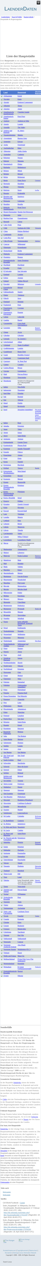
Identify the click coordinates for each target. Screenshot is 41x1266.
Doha (19, 458)
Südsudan (6, 850)
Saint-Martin (7, 739)
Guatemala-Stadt (23, 358)
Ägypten (6, 99)
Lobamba (38, 284)
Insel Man (6, 393)
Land (5, 92)
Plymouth (21, 609)
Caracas (20, 942)
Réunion (6, 722)
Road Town (22, 207)
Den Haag (38, 641)
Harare (20, 787)
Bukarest (21, 728)
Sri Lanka (6, 816)
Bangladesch (7, 164)
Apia (19, 749)
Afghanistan (7, 96)
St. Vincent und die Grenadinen (10, 839)
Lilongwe (21, 553)
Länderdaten (5, 17)
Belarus (6, 171)
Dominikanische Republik (9, 261)
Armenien (6, 142)
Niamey (20, 648)
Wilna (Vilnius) (23, 537)
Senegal (6, 770)
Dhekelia (6, 254)
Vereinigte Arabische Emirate (9, 946)
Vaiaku (37, 916)
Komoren (6, 479)
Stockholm (21, 763)
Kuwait (6, 511)
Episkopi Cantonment (25, 102)
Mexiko (6, 589)
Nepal (5, 628)
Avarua (20, 234)
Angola (6, 124)
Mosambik (7, 612)
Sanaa (20, 433)
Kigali (20, 725)
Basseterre (21, 827)
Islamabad (21, 682)
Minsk (20, 171)
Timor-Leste (7, 874)
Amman (20, 439)
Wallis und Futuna (9, 956)
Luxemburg (7, 540)
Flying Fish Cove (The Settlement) (25, 960)
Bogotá (20, 476)
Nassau (20, 158)
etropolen (7, 1192)
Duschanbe (21, 860)
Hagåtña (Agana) (24, 355)
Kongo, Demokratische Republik (8, 487)
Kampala (21, 919)
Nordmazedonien (9, 663)
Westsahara (7, 967)
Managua (21, 638)
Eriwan (20, 142)
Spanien (6, 810)
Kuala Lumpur (23, 556)
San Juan (21, 719)
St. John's (21, 131)
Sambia (6, 746)
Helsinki (20, 302)
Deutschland (7, 251)
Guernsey (6, 361)
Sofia (19, 215)
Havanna (21, 507)
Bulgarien (6, 215)
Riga (19, 521)
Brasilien (6, 204)
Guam (5, 355)
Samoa (5, 749)
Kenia (5, 462)
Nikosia (20, 666)
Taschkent (21, 932)
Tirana (20, 106)
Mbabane (21, 284)
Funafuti (20, 916)
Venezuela (7, 942)
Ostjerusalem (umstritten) (22, 686)
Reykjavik (21, 406)
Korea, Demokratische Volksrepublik (8, 493)
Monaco (6, 599)
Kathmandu (22, 628)
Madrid (20, 810)
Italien (5, 423)
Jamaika (6, 426)
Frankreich (7, 305)
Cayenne (21, 308)
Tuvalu (5, 916)
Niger (5, 648)
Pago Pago (21, 116)
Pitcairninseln (8, 709)
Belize (5, 177)
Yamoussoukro (23, 241)
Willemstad (21, 244)
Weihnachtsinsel (9, 959)
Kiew (19, 922)
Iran (4, 400)
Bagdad (20, 397)
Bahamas (6, 158)
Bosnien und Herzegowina (8, 197)
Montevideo (22, 929)
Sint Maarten (7, 797)
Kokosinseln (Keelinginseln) (8, 472)
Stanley (20, 292)
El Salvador (7, 271)
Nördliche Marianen (6, 659)
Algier (20, 109)
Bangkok (21, 871)
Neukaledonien (8, 631)
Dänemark (7, 247)
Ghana (5, 332)
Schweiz (6, 766)
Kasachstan (7, 455)
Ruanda (6, 725)
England (6, 274)
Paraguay (6, 699)
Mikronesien (7, 593)
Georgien (6, 328)
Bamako (20, 563)
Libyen (5, 530)
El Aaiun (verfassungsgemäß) (24, 968)
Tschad (5, 894)
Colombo (21, 816)
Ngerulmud (21, 690)
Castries (20, 830)
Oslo (19, 672)
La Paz (37, 190)
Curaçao (6, 244)
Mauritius (6, 583)
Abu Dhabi (21, 945)
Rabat (20, 570)
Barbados (6, 167)
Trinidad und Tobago (7, 890)
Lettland (6, 521)
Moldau (6, 596)
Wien (19, 679)
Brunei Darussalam (10, 212)
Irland (5, 403)
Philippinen (7, 706)
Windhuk (21, 618)
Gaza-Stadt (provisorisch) (22, 324)
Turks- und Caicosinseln (7, 912)
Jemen (5, 433)
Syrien (5, 856)
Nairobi (20, 462)
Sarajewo (21, 196)
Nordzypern (7, 666)
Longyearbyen (23, 813)
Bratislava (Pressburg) (25, 800)
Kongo (5, 482)
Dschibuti (6, 265)
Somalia (6, 806)
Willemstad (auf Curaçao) (23, 645)
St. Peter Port (22, 361)
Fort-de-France (23, 576)
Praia (19, 225)
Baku (19, 148)
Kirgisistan (7, 465)
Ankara (20, 905)
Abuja (20, 652)
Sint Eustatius (8, 794)
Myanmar (6, 615)
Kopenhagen (22, 247)
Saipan (20, 658)
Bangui (20, 971)
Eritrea (5, 278)
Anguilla (6, 127)
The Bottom (22, 736)
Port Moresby (22, 696)
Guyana (6, 371)
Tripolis (20, 530)
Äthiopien (6, 151)
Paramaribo (21, 853)
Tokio (20, 429)
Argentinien (7, 138)
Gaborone (21, 201)
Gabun (5, 317)
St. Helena (7, 824)
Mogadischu (22, 806)
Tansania (6, 866)
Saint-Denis (22, 722)
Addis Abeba (22, 151)
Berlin (20, 251)
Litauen (6, 537)
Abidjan (37, 241)
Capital (22, 1203)
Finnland (6, 302)
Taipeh (20, 863)
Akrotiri (6, 102)
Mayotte (6, 586)
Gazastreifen (7, 323)
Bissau (20, 368)
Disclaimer (8, 1253)
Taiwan (6, 863)
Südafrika (6, 842)
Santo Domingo (23, 260)
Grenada (6, 339)
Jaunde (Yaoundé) (24, 449)
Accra (20, 332)
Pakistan (6, 682)
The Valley (21, 127)
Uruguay (6, 929)
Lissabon (21, 716)
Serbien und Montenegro (7, 777)
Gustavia (21, 821)
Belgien (6, 174)
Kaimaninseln (8, 442)
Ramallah (21, 964)
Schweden (7, 763)
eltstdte (6, 1195)
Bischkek (21, 465)
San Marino (7, 752)
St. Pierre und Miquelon (8, 834)
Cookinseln (7, 234)
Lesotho (6, 517)
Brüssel (20, 174)
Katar (5, 458)
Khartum (21, 847)
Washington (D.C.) (24, 949)
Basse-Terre (22, 352)
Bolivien (6, 190)
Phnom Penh (22, 445)
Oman (5, 675)
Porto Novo (22, 180)
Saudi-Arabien (8, 760)
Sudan (5, 847)
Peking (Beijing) (23, 231)
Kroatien (6, 504)
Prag (19, 897)
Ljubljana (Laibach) (24, 803)
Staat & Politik (17, 17)
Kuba (5, 507)
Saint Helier (22, 436)
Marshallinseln (8, 573)
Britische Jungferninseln (8, 208)
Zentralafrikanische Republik (10, 972)
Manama (21, 161)
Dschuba (21, 850)
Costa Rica (7, 238)
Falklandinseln (8, 292)
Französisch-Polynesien (7, 313)
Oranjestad (21, 145)
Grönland (6, 345)
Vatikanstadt (7, 939)
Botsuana (6, 201)
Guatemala (7, 358)
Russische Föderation (7, 732)
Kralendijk (21, 193)
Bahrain (6, 161)
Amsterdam (22, 641)
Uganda (6, 919)
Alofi (19, 655)
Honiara (20, 743)
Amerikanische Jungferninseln (8, 113)
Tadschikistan (8, 860)
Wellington (21, 634)
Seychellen (7, 781)
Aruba (5, 145)
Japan (5, 429)
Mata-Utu (21, 956)
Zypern (6, 976)
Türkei (5, 905)
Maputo (20, 612)
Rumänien (7, 728)
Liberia (5, 527)
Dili (19, 874)
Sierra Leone (7, 784)
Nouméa (21, 631)
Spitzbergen (7, 813)
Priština (20, 501)
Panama (6, 693)
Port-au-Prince (23, 374)
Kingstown (21, 838)
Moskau (20, 732)
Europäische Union (7, 288)
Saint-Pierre (22, 833)
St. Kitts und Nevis (10, 827)
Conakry (21, 365)
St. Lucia (6, 830)
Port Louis (21, 583)
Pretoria (20, 842)
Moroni (20, 479)
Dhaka (20, 164)
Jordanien (6, 439)
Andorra (6, 121)
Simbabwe (7, 787)
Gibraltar (6, 335)
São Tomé (21, 756)
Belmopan (21, 177)
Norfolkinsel (7, 669)
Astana (20, 455)
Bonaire (6, 193)
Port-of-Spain (22, 890)
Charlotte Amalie (23, 112)
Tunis (19, 902)
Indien (5, 387)
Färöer (5, 295)
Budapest (21, 926)
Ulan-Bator (21, 602)
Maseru (20, 517)
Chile (5, 228)
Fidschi (6, 298)
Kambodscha (8, 445)
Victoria (20, 781)
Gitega (20, 222)
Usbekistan (7, 932)
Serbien (6, 773)
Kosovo (6, 501)
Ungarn (6, 926)
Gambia (6, 320)
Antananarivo (22, 549)
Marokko (6, 570)
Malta (5, 567)
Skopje (20, 663)
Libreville (21, 317)
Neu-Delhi (21, 387)
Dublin (20, 403)
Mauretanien (7, 580)
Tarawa (20, 468)
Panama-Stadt (22, 693)
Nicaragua (7, 638)
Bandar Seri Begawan (25, 212)
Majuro (20, 573)
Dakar (20, 770)
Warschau (21, 712)
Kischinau (21, 596)
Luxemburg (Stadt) (24, 540)
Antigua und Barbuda (7, 131)
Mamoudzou (22, 586)
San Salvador (22, 271)
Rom (19, 423)
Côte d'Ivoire (7, 241)
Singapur (6, 790)
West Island (22, 471)
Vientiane (21, 514)
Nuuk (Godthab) (23, 345)
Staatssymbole (28, 17)
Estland (6, 281)
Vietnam (6, 953)
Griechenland (8, 342)
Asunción (21, 699)
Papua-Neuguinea (9, 696)
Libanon (6, 524)
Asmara (20, 278)
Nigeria (6, 652)
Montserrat (7, 609)
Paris (19, 305)
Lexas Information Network (27, 1253)
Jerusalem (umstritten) (25, 410)
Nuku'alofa (21, 886)
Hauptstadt (22, 92)
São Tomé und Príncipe (8, 756)
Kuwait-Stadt (22, 511)
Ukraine (6, 922)
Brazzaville (21, 482)
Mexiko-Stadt (22, 589)
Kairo (20, 99)
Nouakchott (22, 580)
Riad (19, 760)
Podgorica (21, 606)
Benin (5, 180)
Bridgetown (22, 167)
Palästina (6, 685)
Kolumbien (7, 476)
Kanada (6, 452)
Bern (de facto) (23, 766)
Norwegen (7, 672)
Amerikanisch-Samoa (8, 117)
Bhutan (6, 187)
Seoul (20, 498)
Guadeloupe (7, 352)
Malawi (6, 553)
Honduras (6, 377)
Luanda (20, 124)
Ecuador (6, 268)
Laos (5, 514)
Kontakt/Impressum (9, 1250)
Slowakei (6, 800)
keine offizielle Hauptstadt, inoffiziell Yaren (25, 623)
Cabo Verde (7, 225)
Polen (5, 712)
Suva (19, 298)
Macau (5, 543)
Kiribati (6, 468)
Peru (5, 703)
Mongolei (6, 602)
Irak (4, 397)
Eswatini (6, 284)
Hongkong (7, 381)
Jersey (5, 436)
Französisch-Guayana (7, 309)
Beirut (20, 524)
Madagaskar (7, 549)
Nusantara (21, 390)
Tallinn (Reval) (23, 281)
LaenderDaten (20, 9)
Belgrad (20, 773)
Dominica (6, 257)
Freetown (21, 784)
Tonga (5, 886)
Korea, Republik (9, 498)
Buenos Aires (22, 138)
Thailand (6, 871)
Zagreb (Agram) (23, 504)
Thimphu (21, 187)
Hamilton (21, 184)
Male (19, 560)
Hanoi (20, 953)
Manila (20, 706)
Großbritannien (8, 348)
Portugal (6, 716)
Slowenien (7, 803)
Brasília (20, 204)
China (5, 231)
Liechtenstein (8, 533)
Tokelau (6, 880)
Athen (20, 342)
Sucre (20, 190)
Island (5, 406)
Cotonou (37, 180)
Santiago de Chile (24, 228)
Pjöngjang (21, 492)
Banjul (20, 320)
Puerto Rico (7, 719)
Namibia (6, 618)
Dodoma (21, 866)
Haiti (5, 374)
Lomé (20, 877)
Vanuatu (6, 935)
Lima (19, 703)
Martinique (7, 576)
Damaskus (21, 856)
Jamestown (21, 824)
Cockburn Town (23, 912)
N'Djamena (21, 894)
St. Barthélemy (8, 821)
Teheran (20, 400)
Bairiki (37, 468)
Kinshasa (21, 485)
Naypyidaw (22, 615)
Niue (5, 655)
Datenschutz (33, 1250)
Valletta (20, 567)
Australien (7, 154)
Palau (5, 690)
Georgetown (22, 371)
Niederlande (7, 641)
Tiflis (19, 328)
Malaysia (6, 556)
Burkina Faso (8, 218)
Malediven (7, 560)
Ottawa (20, 452)
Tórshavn (21, 295)
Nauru (5, 622)
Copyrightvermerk (22, 1250)
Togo (5, 877)
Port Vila (21, 935)
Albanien (6, 106)
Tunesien (6, 902)
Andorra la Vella (23, 121)
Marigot (20, 739)
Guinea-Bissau (8, 368)
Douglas (20, 393)
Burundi (6, 222)
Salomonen (7, 743)
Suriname (6, 853)
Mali (5, 563)
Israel (5, 410)
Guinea (6, 365)
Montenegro (7, 606)
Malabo (20, 135)
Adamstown (22, 709)
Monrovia (21, 527)
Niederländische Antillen (9, 645)
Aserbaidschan (8, 148)
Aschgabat (21, 908)
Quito (20, 268)
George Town (22, 442)
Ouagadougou (22, 218)
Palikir (20, 593)
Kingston (21, 426)
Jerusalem (3, 1151)
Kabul (20, 96)
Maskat (20, 675)
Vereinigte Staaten (9, 949)
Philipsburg (21, 797)
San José (21, 238)
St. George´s (22, 339)
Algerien (6, 109)
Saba (5, 736)
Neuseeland (7, 634)
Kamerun (6, 449)
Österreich (7, 679)
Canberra (21, 154)
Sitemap (15, 1253)
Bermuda (6, 184)
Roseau (20, 257)
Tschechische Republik (8, 898)
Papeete (20, 312)
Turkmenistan (8, 908)
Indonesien (7, 390)
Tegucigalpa (22, 377)
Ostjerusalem (4, 1182)
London (20, 274)
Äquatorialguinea (9, 135)
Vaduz (20, 533)
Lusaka (20, 746)
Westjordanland (8, 964)
